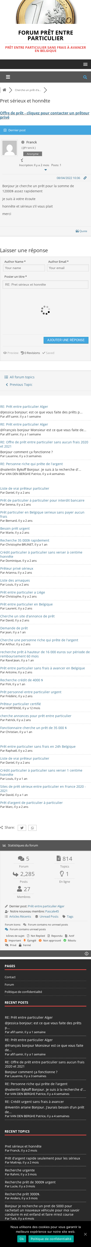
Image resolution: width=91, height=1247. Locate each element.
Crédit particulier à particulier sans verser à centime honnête (41, 554)
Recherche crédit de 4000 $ (21, 680)
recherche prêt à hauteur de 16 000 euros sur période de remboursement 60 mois (45, 654)
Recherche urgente (20, 1170)
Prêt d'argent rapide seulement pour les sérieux (42, 1158)
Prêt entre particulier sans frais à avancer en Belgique (42, 668)
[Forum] (4, 90)
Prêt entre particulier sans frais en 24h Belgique (38, 746)
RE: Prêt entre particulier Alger (24, 406)
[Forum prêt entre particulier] (45, 21)
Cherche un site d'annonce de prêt (27, 616)
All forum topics (21, 377)
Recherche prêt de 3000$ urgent (30, 1182)
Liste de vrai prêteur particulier (24, 488)
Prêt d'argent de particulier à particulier (31, 802)
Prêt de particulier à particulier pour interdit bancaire (42, 500)
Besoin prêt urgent (15, 528)
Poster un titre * (15, 276)
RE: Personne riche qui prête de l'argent (31, 464)
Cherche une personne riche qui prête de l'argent (39, 640)
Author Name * (15, 261)
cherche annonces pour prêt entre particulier (35, 716)
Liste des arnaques (15, 580)
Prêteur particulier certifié (20, 704)
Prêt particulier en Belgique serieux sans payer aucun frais (42, 514)
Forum (9, 984)
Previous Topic (20, 384)
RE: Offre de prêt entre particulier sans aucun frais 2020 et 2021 (44, 444)
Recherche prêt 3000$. (22, 1194)
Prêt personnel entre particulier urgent (30, 692)
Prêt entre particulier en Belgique (26, 604)
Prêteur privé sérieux (16, 568)
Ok (22, 1239)
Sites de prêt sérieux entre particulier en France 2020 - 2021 (43, 788)
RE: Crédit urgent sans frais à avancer (34, 1101)
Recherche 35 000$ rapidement (24, 540)
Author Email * (58, 261)
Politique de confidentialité (23, 992)
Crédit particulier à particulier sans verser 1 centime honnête (41, 772)
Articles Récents (20, 916)
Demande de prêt (14, 628)
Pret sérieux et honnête (23, 1146)
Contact (10, 977)
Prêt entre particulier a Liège (22, 592)
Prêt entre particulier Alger (46, 906)
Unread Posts (49, 916)
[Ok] (85, 1234)
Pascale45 (52, 911)
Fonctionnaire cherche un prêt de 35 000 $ (33, 728)
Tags (70, 916)
